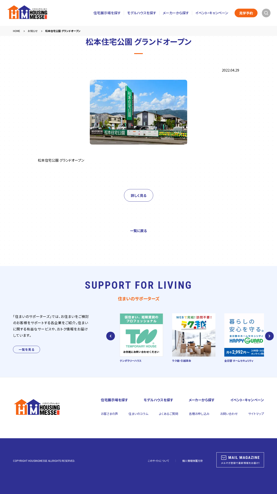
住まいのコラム (138, 413)
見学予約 (246, 13)
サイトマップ (256, 413)
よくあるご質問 (168, 413)
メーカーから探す (176, 13)
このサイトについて (158, 460)
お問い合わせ (229, 413)
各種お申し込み (199, 413)
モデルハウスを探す (141, 13)
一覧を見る (26, 349)
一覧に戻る (138, 230)
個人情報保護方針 (192, 460)
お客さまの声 (109, 413)
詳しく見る (139, 195)
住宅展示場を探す (107, 13)
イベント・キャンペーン (211, 13)
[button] (110, 336)
